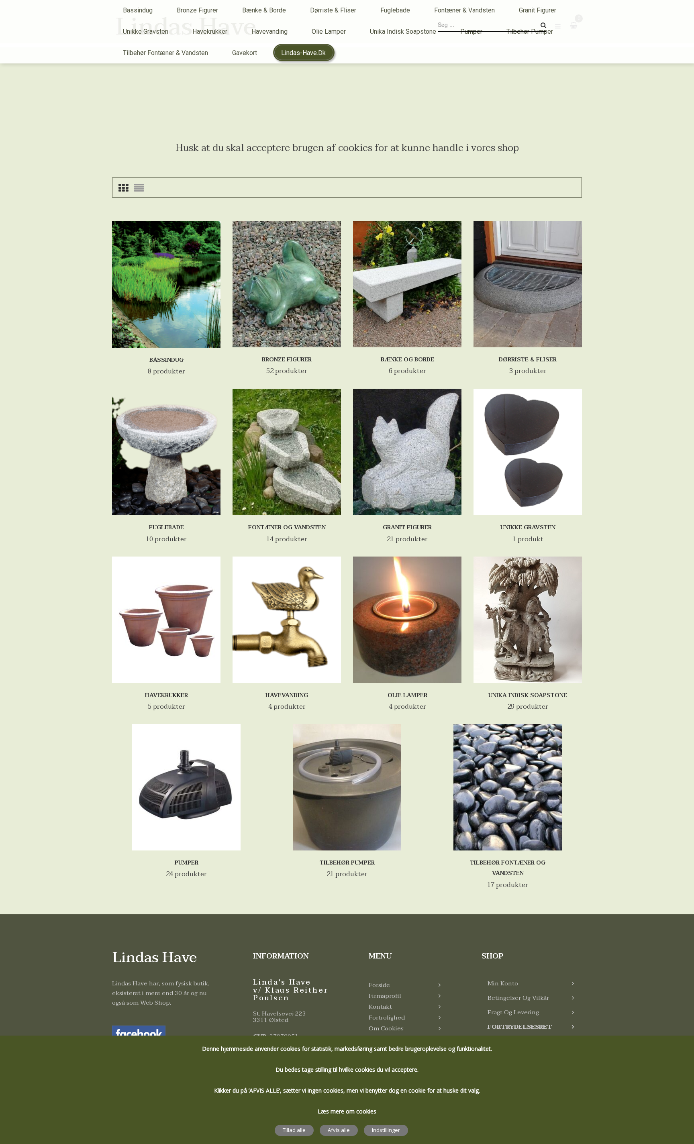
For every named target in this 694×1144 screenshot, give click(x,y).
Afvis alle (339, 1130)
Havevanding (286, 695)
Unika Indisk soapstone (527, 695)
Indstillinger (386, 1130)
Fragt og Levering (513, 1012)
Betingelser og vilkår (518, 998)
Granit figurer (407, 527)
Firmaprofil (385, 996)
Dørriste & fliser (528, 359)
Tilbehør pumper (347, 862)
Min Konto (503, 983)
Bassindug (166, 360)
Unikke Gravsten (527, 527)
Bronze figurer (287, 359)
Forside (379, 985)
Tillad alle (294, 1130)
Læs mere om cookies (347, 1111)
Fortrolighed (387, 1017)
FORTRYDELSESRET (520, 1027)
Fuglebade (166, 527)
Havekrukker (166, 695)
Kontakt (380, 1006)
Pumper (186, 862)
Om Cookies (386, 1028)
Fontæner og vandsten (287, 527)
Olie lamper (407, 695)
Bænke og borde (407, 359)
